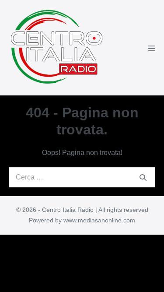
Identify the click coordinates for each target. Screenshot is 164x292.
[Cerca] (143, 177)
